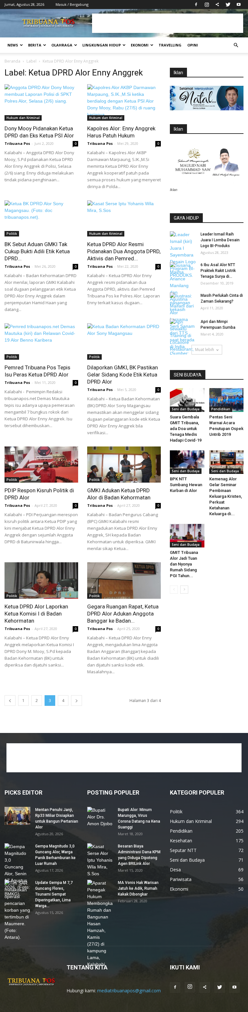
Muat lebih (204, 349)
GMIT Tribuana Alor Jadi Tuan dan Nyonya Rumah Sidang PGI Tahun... (184, 564)
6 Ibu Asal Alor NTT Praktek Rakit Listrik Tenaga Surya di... (218, 271)
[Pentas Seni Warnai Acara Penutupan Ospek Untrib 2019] (226, 400)
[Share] (217, 4)
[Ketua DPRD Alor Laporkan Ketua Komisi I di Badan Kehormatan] (41, 580)
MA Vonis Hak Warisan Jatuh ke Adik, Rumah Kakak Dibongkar (138, 888)
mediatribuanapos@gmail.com (129, 990)
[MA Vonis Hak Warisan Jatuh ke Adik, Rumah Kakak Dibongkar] (100, 924)
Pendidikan (220, 409)
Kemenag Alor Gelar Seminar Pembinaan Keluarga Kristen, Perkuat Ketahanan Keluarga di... (225, 496)
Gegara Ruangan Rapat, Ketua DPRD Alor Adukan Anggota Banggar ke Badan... (123, 613)
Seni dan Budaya (186, 409)
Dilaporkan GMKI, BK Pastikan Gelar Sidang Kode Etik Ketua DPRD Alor (122, 374)
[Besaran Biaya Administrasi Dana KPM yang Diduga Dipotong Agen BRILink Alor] (100, 860)
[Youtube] (238, 4)
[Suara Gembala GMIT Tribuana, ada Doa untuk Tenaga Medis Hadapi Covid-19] (187, 400)
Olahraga (61, 45)
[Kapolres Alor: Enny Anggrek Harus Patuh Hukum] (124, 102)
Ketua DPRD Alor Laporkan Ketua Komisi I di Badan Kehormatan (36, 613)
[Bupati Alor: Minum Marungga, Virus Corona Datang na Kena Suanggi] (100, 817)
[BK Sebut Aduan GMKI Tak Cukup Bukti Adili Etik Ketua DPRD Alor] (41, 218)
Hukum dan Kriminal (23, 117)
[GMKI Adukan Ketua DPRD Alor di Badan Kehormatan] (124, 464)
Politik (11, 233)
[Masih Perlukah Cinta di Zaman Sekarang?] (183, 303)
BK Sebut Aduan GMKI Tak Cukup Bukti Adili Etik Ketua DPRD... (37, 251)
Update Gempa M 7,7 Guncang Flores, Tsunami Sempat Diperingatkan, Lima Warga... (54, 894)
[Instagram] (207, 4)
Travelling (170, 45)
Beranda (12, 61)
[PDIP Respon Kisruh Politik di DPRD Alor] (41, 464)
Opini (192, 45)
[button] (235, 45)
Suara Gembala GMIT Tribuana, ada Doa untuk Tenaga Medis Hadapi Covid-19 (186, 429)
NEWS (12, 45)
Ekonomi (140, 45)
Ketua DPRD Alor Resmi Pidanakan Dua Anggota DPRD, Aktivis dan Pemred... (123, 251)
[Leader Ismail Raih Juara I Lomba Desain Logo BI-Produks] (183, 255)
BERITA (34, 45)
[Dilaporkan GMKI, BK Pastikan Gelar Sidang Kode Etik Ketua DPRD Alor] (124, 341)
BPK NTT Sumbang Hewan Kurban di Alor (186, 484)
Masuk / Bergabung (72, 4)
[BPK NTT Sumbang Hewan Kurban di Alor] (187, 462)
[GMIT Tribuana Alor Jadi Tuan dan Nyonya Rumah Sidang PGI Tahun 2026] (187, 535)
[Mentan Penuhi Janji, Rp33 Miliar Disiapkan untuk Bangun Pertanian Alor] (17, 816)
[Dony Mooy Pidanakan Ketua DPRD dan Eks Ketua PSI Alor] (41, 102)
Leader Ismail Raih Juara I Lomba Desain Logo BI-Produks (220, 240)
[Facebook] (196, 4)
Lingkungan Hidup (101, 45)
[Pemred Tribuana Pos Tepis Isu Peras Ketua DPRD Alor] (41, 341)
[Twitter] (228, 4)
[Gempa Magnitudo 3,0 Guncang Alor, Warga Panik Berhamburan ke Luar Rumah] (17, 870)
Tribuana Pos (17, 143)
